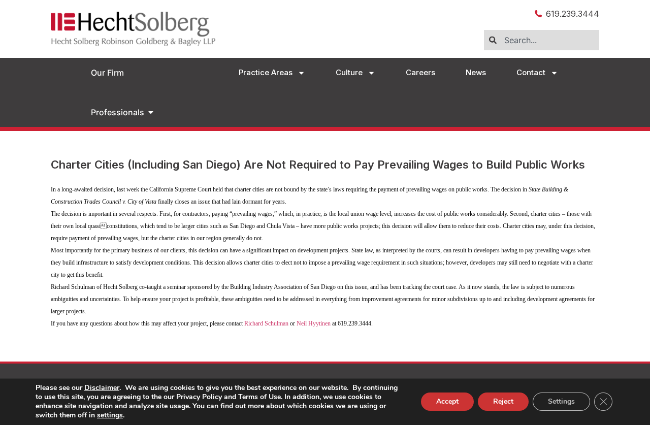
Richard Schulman (266, 323)
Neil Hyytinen (314, 323)
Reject (503, 401)
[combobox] (541, 40)
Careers (420, 72)
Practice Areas (265, 72)
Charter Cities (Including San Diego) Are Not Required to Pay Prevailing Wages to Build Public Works (318, 164)
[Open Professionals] (151, 112)
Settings (561, 401)
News (476, 72)
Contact (530, 72)
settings (110, 415)
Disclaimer (101, 388)
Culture (349, 72)
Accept (447, 401)
